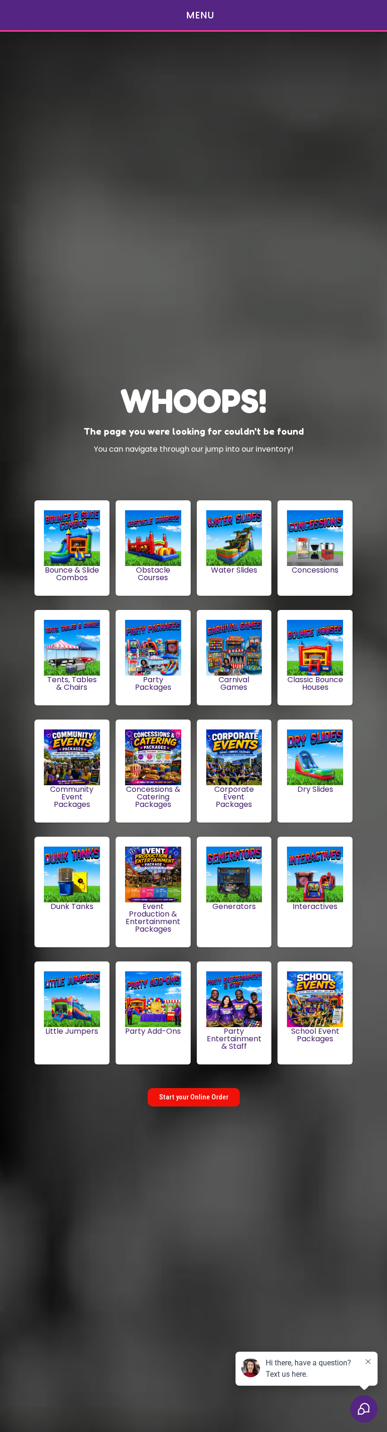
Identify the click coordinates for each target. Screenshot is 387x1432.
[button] (193, 15)
